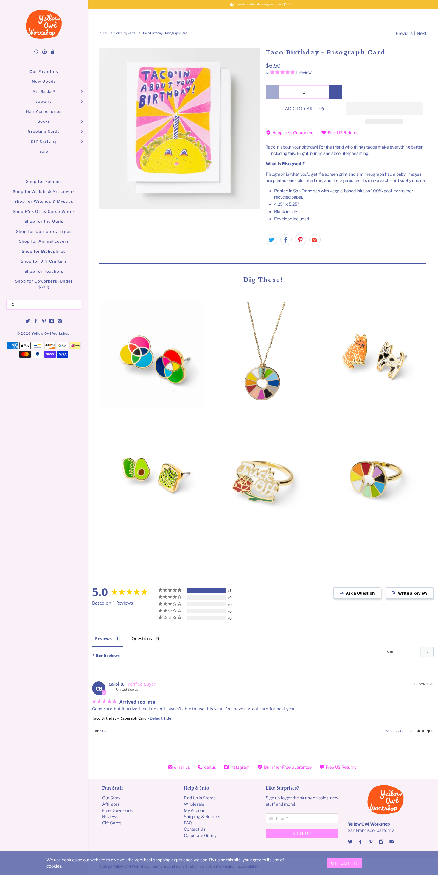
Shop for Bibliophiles (44, 251)
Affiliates (110, 804)
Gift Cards (111, 822)
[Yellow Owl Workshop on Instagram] (52, 322)
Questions (142, 638)
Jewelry (44, 101)
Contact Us (194, 829)
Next (421, 33)
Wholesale (194, 804)
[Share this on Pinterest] (300, 239)
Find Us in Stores (199, 797)
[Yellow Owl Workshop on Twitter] (28, 322)
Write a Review (412, 593)
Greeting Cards (44, 131)
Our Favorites (43, 71)
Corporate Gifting (200, 835)
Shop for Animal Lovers (44, 241)
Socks (44, 121)
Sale (43, 151)
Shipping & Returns (202, 816)
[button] (384, 108)
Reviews (103, 638)
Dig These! (263, 280)
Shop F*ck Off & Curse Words (44, 211)
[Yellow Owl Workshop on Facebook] (36, 322)
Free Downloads (117, 810)
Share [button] (104, 731)
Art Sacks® (43, 91)
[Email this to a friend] (315, 239)
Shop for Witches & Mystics (43, 201)
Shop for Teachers (43, 271)
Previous (404, 33)
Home (103, 33)
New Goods (44, 81)
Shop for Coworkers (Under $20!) (44, 284)
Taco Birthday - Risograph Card (119, 718)
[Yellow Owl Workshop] (43, 24)
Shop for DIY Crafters (44, 261)
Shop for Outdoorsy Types (44, 231)
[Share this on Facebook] (286, 239)
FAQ (188, 822)
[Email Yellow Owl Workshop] (60, 322)
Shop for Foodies (44, 181)
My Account (195, 810)
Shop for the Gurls (43, 221)
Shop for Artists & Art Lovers (44, 191)
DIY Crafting (44, 141)
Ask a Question (360, 593)
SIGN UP (302, 833)
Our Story (111, 797)
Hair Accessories (44, 111)
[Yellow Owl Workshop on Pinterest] (44, 322)
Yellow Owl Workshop (51, 334)
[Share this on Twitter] (271, 239)
